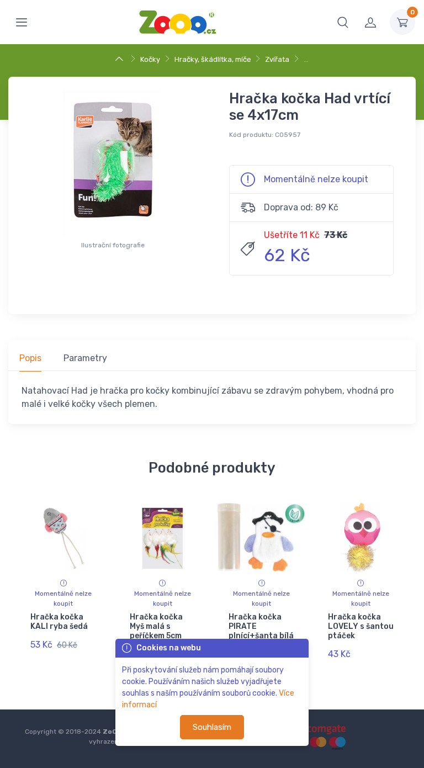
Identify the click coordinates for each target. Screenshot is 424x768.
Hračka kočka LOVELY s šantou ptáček (361, 626)
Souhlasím (212, 727)
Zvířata (277, 59)
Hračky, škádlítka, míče (212, 59)
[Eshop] (120, 59)
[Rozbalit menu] (21, 22)
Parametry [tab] (85, 358)
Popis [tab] (30, 358)
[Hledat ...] (343, 22)
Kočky (150, 59)
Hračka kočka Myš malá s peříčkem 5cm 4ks (156, 630)
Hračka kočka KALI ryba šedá (59, 621)
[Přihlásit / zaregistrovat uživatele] (370, 22)
